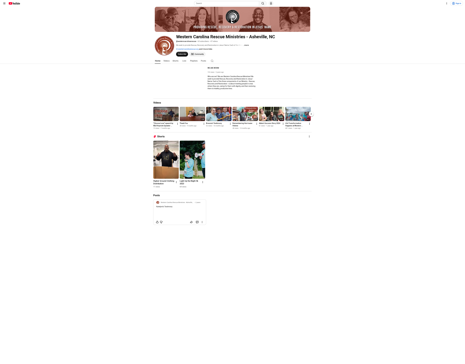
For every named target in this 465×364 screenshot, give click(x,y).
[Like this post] (157, 222)
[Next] (311, 114)
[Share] (191, 222)
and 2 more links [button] (205, 49)
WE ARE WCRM (213, 68)
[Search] (263, 3)
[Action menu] (202, 222)
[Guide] (4, 3)
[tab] (158, 61)
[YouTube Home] (14, 3)
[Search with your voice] (271, 3)
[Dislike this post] (161, 222)
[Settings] (446, 3)
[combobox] (227, 3)
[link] (179, 213)
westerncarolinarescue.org (188, 49)
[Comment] (197, 222)
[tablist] (232, 61)
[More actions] (177, 123)
